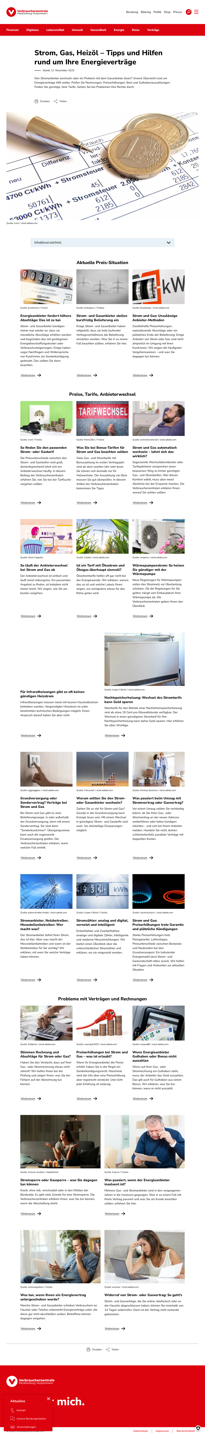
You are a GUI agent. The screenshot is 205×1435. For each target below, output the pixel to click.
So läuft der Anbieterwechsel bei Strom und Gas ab (44, 567)
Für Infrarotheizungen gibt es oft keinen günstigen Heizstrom (52, 694)
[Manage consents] (198, 1428)
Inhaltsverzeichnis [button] (47, 242)
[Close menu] (48, 1399)
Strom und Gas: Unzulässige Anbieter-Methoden (154, 318)
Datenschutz (140, 1431)
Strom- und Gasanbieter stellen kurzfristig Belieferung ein (101, 318)
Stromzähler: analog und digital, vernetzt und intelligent (102, 922)
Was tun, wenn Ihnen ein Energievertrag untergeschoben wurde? (53, 1297)
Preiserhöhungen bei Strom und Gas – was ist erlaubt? (102, 1054)
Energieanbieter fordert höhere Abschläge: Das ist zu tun (45, 318)
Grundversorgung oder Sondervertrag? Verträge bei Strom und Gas (43, 802)
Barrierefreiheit (186, 1431)
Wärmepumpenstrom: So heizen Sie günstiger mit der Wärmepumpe (158, 569)
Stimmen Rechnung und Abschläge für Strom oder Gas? (45, 1054)
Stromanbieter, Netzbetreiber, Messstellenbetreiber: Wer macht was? (44, 924)
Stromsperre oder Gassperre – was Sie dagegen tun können (58, 1182)
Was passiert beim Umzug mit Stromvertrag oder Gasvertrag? (157, 800)
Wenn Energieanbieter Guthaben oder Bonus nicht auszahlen (154, 1056)
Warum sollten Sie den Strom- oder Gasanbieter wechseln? (101, 800)
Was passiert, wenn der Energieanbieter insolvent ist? (137, 1182)
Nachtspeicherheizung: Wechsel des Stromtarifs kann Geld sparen (143, 699)
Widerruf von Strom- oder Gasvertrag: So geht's (143, 1295)
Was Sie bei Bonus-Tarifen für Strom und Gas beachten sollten (102, 449)
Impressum (162, 1431)
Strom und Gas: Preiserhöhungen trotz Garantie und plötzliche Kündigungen (158, 924)
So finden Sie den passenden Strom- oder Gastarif (43, 449)
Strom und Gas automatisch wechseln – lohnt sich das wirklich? (154, 451)
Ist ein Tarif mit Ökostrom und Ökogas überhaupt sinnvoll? (100, 567)
